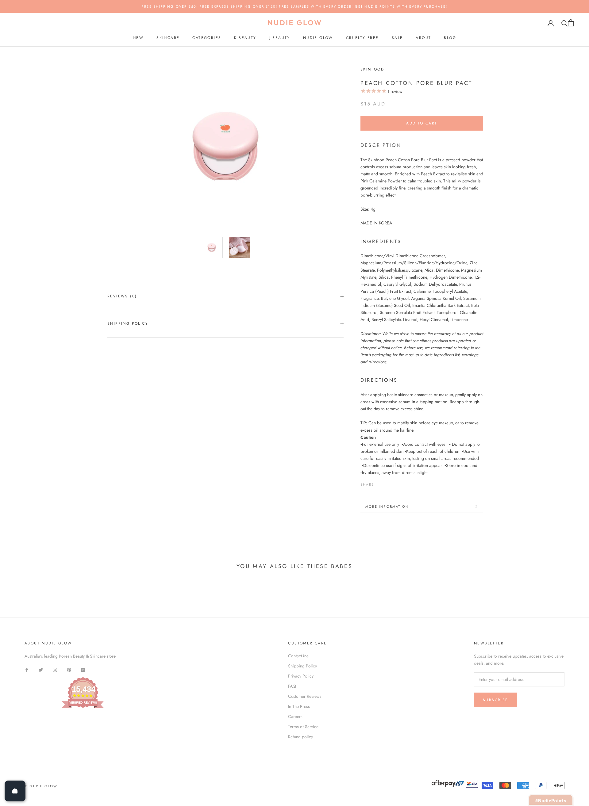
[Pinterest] (396, 483)
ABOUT (423, 37)
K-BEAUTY (245, 37)
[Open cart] (571, 22)
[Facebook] (380, 483)
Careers (295, 716)
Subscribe (495, 700)
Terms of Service (303, 727)
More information (387, 506)
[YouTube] (83, 669)
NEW (138, 37)
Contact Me (298, 656)
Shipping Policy (127, 323)
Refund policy (300, 737)
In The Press (299, 706)
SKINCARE (167, 37)
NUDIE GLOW (318, 37)
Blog (450, 37)
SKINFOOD (372, 69)
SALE (397, 37)
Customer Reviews (304, 696)
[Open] (15, 791)
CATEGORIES (206, 37)
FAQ (292, 686)
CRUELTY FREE (362, 37)
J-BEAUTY (279, 37)
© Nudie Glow (41, 786)
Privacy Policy (301, 676)
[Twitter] (388, 483)
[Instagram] (55, 669)
